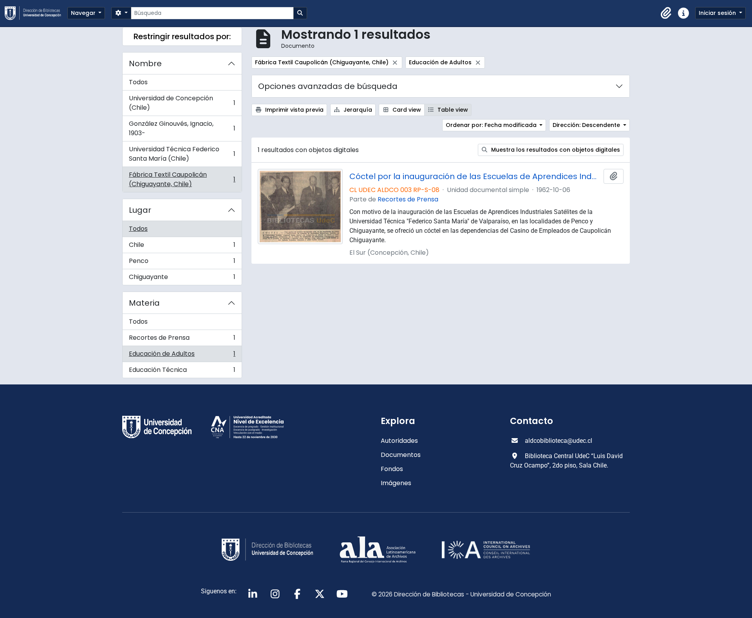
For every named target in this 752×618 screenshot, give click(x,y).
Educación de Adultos (181, 355)
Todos (138, 82)
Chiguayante (181, 278)
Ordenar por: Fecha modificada (492, 125)
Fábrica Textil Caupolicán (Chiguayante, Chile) (181, 179)
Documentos (401, 454)
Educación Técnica (181, 371)
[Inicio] (36, 13)
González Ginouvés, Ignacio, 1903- (181, 128)
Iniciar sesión (718, 13)
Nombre (145, 63)
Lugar (140, 210)
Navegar (84, 13)
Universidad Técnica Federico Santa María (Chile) (181, 154)
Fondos (392, 468)
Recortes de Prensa (181, 339)
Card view (406, 110)
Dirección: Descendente (587, 125)
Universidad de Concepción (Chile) (181, 103)
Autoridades (399, 440)
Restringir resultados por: (182, 36)
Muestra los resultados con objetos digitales (555, 150)
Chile (181, 246)
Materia (144, 302)
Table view (452, 110)
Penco (181, 262)
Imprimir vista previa (294, 110)
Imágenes (396, 483)
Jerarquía (357, 110)
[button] (666, 13)
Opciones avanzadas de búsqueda (328, 86)
